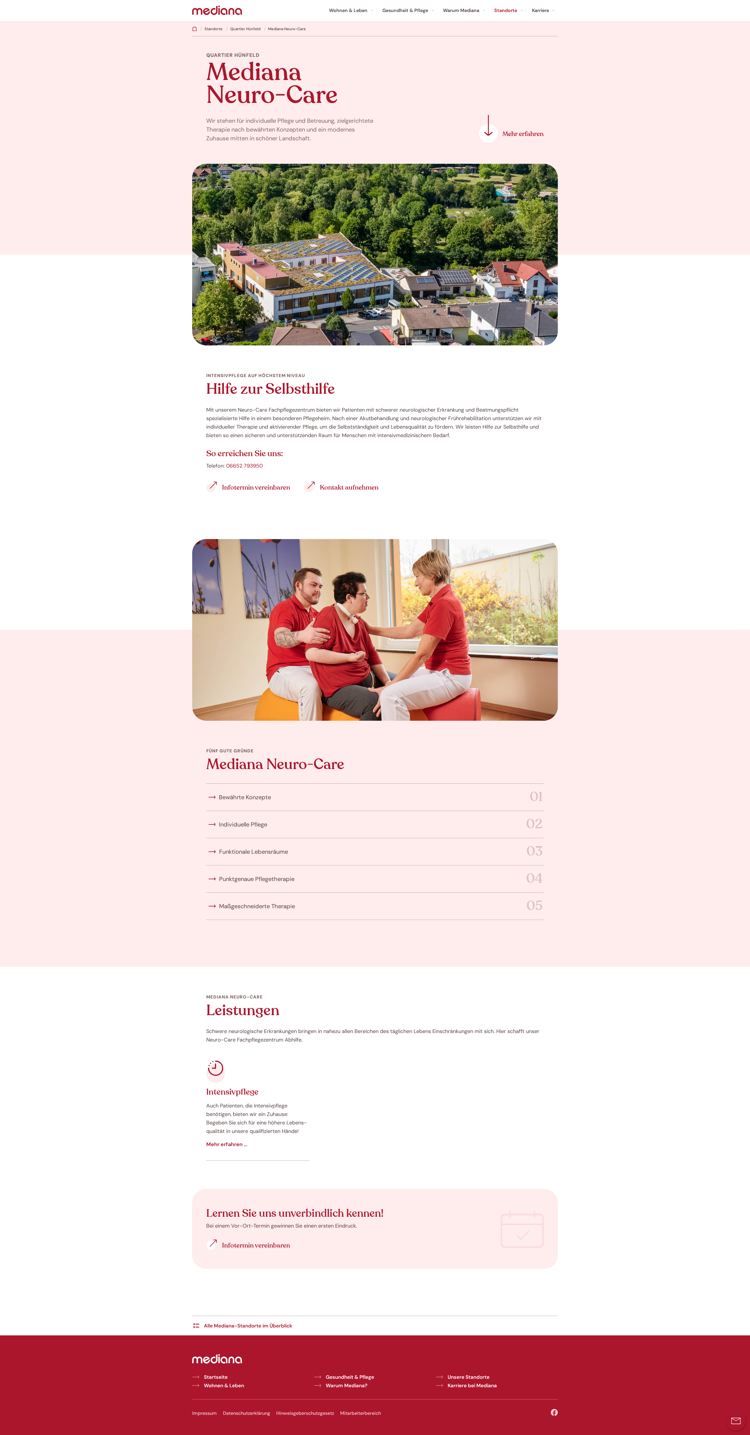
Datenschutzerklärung (246, 1413)
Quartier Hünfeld (245, 28)
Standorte (213, 28)
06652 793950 (244, 465)
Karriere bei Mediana (472, 1385)
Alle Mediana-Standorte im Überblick (248, 1325)
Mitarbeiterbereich (360, 1413)
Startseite (216, 1377)
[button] (736, 1421)
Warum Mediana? (346, 1385)
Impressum (204, 1413)
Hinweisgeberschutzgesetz (305, 1413)
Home (194, 28)
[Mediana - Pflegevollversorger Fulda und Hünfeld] (217, 10)
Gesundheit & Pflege (350, 1377)
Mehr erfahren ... (226, 1144)
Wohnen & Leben (224, 1385)
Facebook (554, 1413)
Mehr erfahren (511, 129)
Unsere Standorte (469, 1377)
